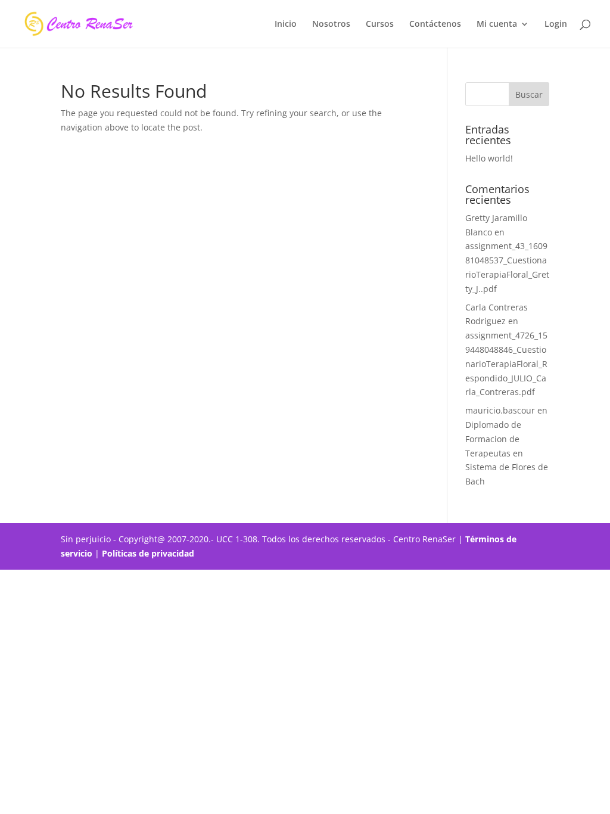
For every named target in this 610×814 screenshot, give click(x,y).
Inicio (286, 24)
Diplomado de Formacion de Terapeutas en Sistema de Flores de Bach (506, 453)
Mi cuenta (497, 24)
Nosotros (331, 24)
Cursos (380, 24)
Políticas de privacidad (149, 553)
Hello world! (489, 158)
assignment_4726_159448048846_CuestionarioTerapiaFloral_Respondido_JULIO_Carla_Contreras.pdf (506, 363)
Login (555, 24)
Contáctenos (435, 24)
